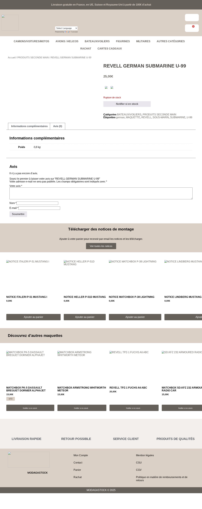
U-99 (189, 117)
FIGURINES (123, 41)
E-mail (13, 208)
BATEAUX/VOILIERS (97, 41)
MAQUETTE (133, 117)
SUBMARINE (177, 117)
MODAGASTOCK (37, 472)
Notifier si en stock (127, 104)
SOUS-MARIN (161, 117)
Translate (74, 32)
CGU (139, 462)
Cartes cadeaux (110, 48)
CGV (139, 470)
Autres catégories (171, 41)
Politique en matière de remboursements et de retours (161, 479)
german (120, 117)
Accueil (11, 57)
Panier (77, 470)
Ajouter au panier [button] (33, 317)
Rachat (85, 48)
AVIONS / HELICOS (67, 41)
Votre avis (15, 186)
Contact (78, 462)
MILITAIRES (143, 41)
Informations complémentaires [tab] (29, 126)
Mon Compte (81, 455)
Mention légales (145, 455)
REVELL (146, 117)
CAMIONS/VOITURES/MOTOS (31, 41)
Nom (12, 203)
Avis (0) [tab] (57, 126)
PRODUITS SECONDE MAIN (33, 57)
